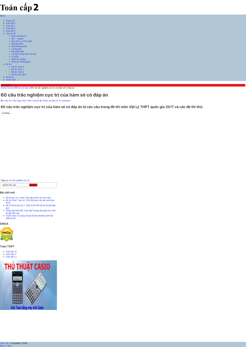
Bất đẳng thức (17, 51)
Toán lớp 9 (10, 31)
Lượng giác (16, 49)
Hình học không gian (20, 61)
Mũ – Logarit (17, 38)
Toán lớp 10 (11, 251)
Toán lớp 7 (10, 26)
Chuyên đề (11, 33)
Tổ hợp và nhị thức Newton (23, 54)
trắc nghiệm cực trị (20, 180)
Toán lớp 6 (10, 23)
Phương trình (17, 43)
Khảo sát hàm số (18, 36)
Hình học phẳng (18, 59)
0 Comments (64, 100)
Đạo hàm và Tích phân (21, 41)
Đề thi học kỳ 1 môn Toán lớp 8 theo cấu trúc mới (28, 197)
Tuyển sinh (11, 79)
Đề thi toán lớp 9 (18, 74)
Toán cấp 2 (5, 343)
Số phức (15, 56)
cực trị (8, 180)
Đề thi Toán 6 (17, 67)
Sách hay (10, 77)
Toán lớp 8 (10, 28)
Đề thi (8, 64)
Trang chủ (10, 20)
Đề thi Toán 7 (17, 69)
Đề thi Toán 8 (17, 72)
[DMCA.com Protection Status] (6, 241)
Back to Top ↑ (6, 345)
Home (3, 88)
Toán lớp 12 (11, 256)
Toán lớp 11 (11, 254)
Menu (2, 16)
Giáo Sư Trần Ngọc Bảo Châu (17, 100)
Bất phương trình (19, 46)
